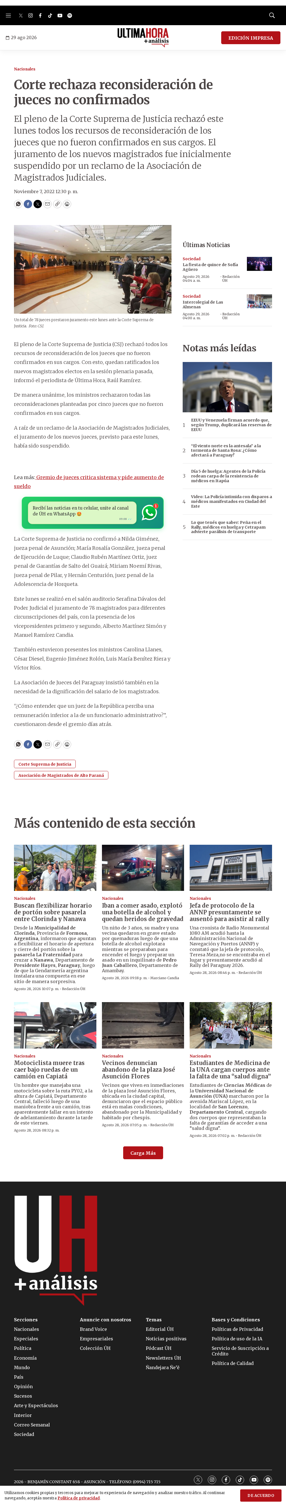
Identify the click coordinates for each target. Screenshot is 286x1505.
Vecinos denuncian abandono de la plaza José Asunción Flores (138, 1069)
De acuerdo (260, 1495)
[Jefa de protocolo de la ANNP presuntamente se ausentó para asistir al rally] (231, 868)
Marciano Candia (164, 978)
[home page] (143, 38)
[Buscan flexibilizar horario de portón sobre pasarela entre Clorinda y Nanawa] (55, 868)
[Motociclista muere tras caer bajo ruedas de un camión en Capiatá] (55, 1025)
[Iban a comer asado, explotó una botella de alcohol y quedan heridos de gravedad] (143, 868)
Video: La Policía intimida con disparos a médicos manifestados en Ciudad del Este (231, 501)
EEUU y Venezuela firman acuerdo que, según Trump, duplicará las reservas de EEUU (231, 425)
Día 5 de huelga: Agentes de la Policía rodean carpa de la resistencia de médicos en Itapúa (228, 476)
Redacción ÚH (231, 279)
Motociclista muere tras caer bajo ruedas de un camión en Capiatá (49, 1069)
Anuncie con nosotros (105, 1319)
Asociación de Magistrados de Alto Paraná (61, 775)
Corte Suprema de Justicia (44, 764)
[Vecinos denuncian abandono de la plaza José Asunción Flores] (143, 1025)
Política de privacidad (79, 1498)
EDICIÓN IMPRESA (250, 38)
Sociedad (192, 259)
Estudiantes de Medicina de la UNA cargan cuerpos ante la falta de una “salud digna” (230, 1069)
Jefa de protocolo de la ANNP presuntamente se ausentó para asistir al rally (229, 912)
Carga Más (143, 1153)
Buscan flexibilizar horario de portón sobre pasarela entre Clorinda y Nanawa (53, 912)
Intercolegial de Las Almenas (203, 304)
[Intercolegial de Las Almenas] (259, 301)
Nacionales (24, 69)
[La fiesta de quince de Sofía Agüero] (259, 264)
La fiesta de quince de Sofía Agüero (210, 267)
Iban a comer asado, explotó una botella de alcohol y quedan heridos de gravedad (142, 912)
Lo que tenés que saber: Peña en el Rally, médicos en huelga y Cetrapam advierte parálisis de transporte (228, 527)
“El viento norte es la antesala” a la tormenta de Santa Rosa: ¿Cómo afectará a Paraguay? (226, 451)
